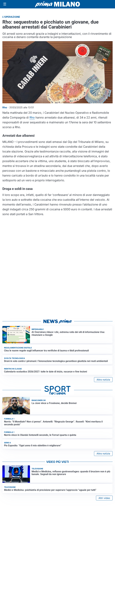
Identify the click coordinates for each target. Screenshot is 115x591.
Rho (32, 117)
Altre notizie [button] (103, 379)
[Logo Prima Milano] (57, 4)
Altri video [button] (104, 498)
